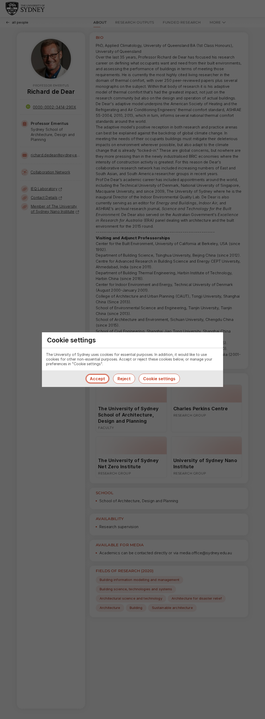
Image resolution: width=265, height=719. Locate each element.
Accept (97, 378)
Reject (124, 378)
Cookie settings (159, 378)
